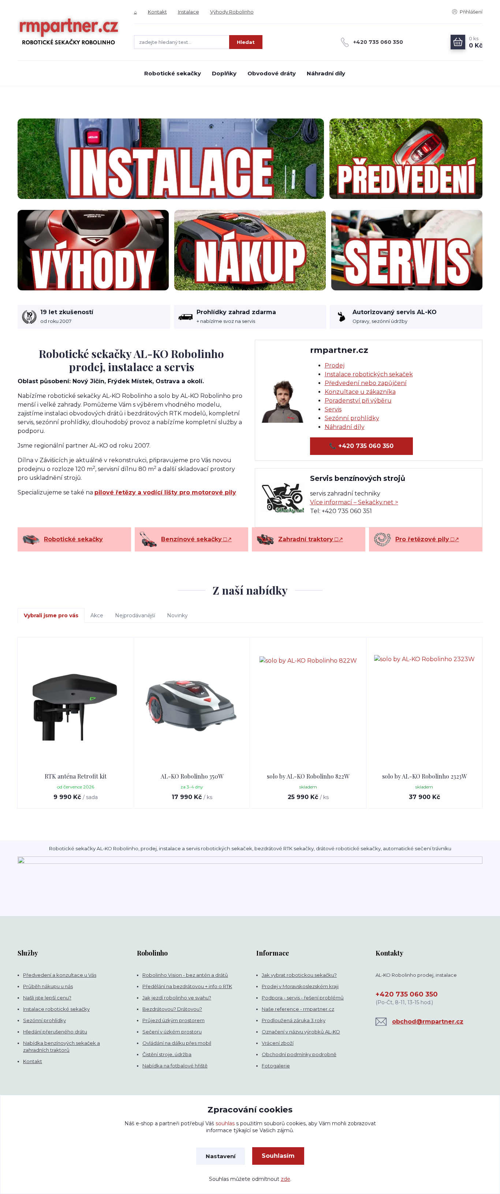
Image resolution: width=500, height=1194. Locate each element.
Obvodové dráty (271, 73)
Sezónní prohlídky (352, 418)
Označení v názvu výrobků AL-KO (301, 1032)
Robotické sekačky (172, 73)
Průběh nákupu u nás (48, 986)
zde (285, 1179)
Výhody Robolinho (232, 12)
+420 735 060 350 (378, 42)
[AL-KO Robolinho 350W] (192, 705)
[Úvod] (68, 30)
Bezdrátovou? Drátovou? (172, 1009)
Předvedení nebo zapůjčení (366, 383)
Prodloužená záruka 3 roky (293, 1020)
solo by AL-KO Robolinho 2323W (424, 776)
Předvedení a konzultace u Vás (59, 975)
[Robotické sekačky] (31, 539)
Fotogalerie (276, 1066)
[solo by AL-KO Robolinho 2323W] (424, 705)
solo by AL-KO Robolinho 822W (308, 776)
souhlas (225, 1123)
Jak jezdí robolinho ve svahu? (176, 998)
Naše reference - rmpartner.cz (298, 1009)
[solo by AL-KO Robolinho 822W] (308, 705)
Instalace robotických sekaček (369, 374)
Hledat (246, 42)
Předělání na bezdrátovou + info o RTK (187, 986)
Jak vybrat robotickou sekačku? (299, 975)
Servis (333, 409)
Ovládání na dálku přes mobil (176, 1043)
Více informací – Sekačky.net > (354, 502)
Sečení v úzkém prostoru (172, 1032)
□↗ (196, 539)
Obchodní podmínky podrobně (299, 1054)
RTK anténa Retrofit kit (76, 776)
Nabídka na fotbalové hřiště (175, 1066)
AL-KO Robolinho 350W (192, 776)
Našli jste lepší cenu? (47, 998)
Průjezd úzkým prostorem (173, 1020)
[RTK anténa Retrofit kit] (76, 705)
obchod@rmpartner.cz (427, 1021)
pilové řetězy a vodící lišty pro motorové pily (165, 492)
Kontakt (157, 12)
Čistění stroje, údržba (166, 1054)
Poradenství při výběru (358, 400)
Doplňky (224, 73)
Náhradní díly (326, 73)
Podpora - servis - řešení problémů (303, 998)
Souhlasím (278, 1155)
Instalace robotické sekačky (56, 1009)
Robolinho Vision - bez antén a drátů (185, 975)
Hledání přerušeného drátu (55, 1032)
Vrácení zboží (278, 1043)
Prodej (334, 365)
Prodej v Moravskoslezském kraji (300, 986)
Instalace (188, 12)
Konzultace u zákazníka (360, 391)
